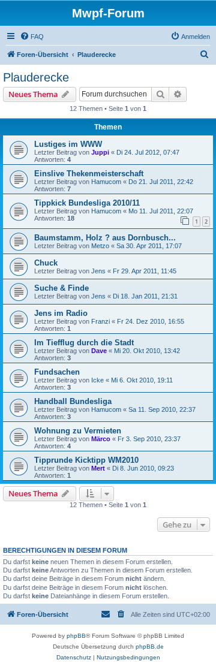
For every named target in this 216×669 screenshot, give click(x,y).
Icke (97, 380)
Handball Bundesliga (73, 401)
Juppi (100, 152)
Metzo (100, 245)
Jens (98, 271)
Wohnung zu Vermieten (77, 430)
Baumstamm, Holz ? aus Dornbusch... (105, 237)
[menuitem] (32, 36)
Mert (98, 468)
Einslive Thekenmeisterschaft (88, 173)
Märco (100, 438)
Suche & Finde (61, 288)
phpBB (76, 635)
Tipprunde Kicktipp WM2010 (86, 460)
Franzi (100, 321)
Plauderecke (36, 77)
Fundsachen (57, 371)
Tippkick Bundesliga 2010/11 (87, 202)
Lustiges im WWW (68, 144)
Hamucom (106, 181)
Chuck (46, 262)
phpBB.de (150, 646)
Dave (99, 350)
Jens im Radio (61, 313)
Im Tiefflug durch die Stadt (84, 342)
